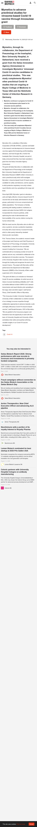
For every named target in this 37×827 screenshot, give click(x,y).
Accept (32, 824)
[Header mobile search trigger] (35, 3)
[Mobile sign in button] (30, 3)
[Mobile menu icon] (2, 3)
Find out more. (21, 824)
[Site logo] (10, 3)
